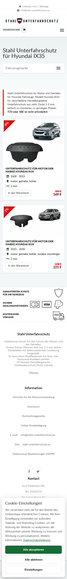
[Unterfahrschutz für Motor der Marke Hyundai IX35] (33, 142)
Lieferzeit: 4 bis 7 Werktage (36, 6)
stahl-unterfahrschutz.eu (36, 444)
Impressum (33, 406)
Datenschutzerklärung (36, 540)
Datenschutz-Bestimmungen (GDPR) (34, 454)
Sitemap (33, 373)
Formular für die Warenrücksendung (33, 397)
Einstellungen (33, 569)
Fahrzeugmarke (17, 68)
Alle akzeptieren (33, 549)
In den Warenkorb (18, 193)
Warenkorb (5, 30)
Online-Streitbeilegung (33, 425)
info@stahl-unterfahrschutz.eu (35, 10)
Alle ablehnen (33, 559)
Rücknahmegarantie (33, 416)
